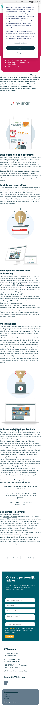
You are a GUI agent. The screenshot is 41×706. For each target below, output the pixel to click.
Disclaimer (7, 696)
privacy (12, 629)
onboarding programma (27, 539)
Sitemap (6, 698)
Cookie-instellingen (20, 43)
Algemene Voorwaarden (11, 692)
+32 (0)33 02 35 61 (13, 659)
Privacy (6, 694)
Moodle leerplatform (10, 517)
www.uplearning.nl (21, 671)
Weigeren (20, 53)
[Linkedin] (6, 683)
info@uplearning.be (13, 661)
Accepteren (20, 48)
